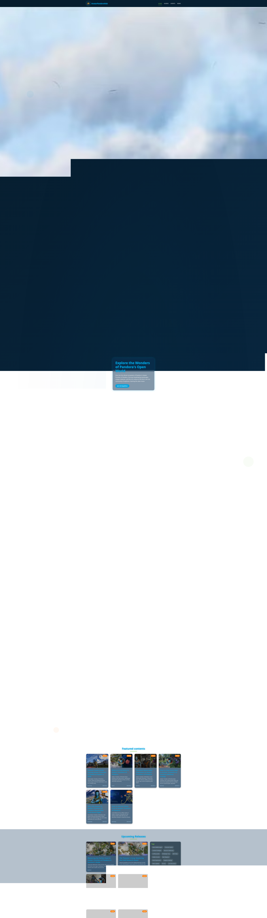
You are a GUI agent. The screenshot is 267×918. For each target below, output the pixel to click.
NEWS (179, 3)
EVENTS (173, 3)
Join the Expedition (122, 386)
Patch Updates (155, 863)
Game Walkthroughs (157, 847)
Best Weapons (165, 857)
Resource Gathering (168, 850)
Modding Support (156, 867)
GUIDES (166, 3)
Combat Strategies (156, 850)
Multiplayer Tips (166, 853)
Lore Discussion (172, 863)
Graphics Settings (168, 860)
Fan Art (163, 863)
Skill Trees (175, 853)
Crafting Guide (155, 853)
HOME (160, 3)
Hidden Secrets (156, 857)
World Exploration (156, 860)
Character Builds (169, 847)
